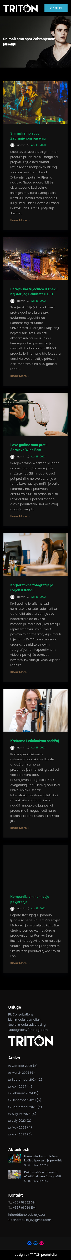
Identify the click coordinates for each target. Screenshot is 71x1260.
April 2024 (19, 1086)
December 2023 (24, 1100)
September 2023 (24, 1107)
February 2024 (22, 1093)
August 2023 (21, 1114)
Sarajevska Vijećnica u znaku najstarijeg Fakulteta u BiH (34, 291)
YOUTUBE (56, 8)
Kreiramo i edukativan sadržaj (34, 741)
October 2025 (22, 1066)
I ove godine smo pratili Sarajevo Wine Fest (29, 447)
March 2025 (20, 1073)
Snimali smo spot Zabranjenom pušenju (28, 135)
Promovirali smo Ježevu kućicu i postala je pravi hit (43, 1158)
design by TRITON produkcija (35, 1255)
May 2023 (19, 1127)
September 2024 (24, 1080)
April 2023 (19, 1134)
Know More (18, 220)
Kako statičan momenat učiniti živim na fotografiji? (43, 1174)
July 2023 (19, 1121)
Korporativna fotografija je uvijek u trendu (31, 587)
